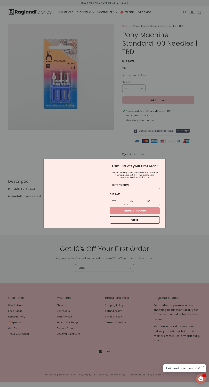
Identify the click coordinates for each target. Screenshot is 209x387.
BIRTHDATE (115, 194)
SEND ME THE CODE (134, 210)
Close (134, 219)
